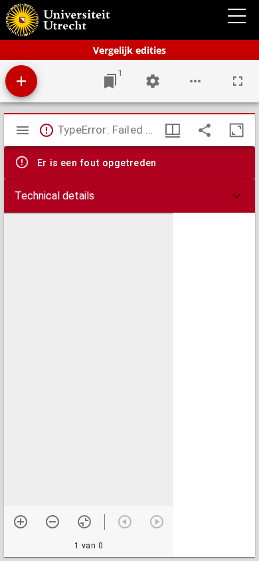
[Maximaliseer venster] (236, 130)
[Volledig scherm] (238, 81)
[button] (129, 196)
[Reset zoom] (84, 522)
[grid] (214, 385)
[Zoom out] (52, 522)
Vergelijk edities (129, 50)
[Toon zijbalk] (23, 130)
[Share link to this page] (204, 130)
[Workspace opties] (195, 81)
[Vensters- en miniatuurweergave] (173, 130)
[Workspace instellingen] (153, 81)
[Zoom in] (21, 522)
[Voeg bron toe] (21, 81)
